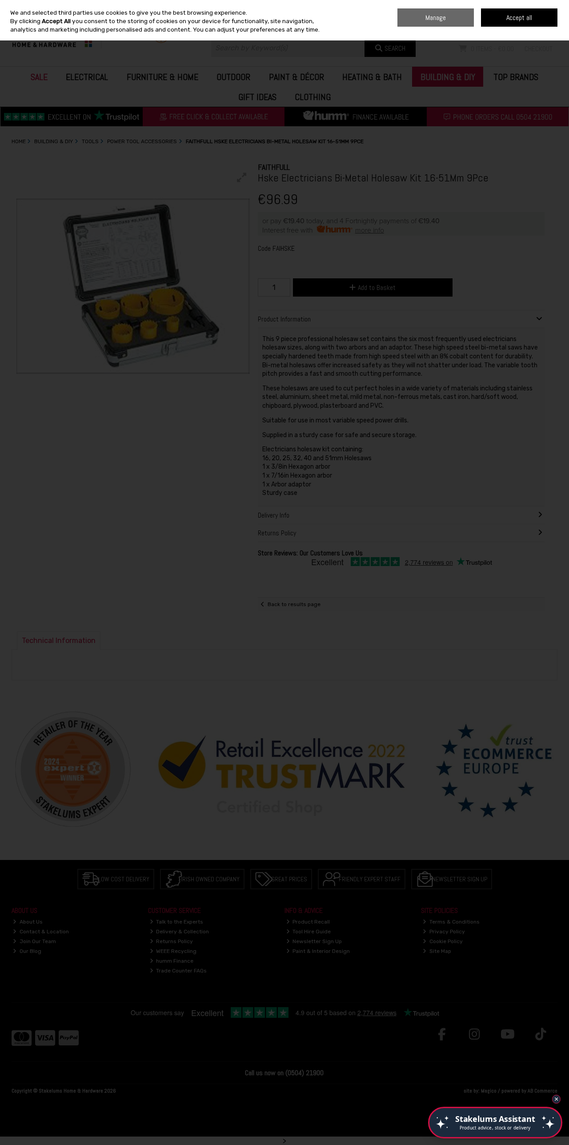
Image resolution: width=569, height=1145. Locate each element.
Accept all (519, 17)
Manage (435, 17)
